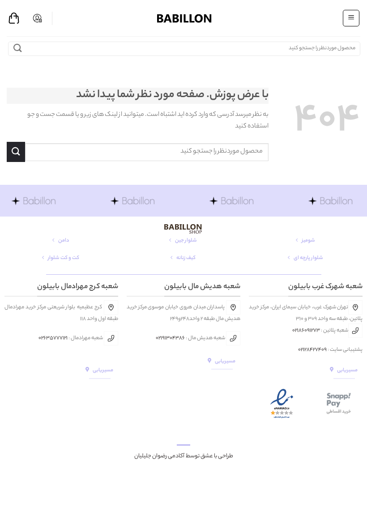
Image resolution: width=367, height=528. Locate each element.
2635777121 (54, 338)
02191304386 (170, 338)
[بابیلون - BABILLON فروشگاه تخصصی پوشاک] (183, 18)
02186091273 (306, 330)
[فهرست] (351, 18)
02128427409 (312, 349)
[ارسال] (18, 48)
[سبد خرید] (14, 18)
